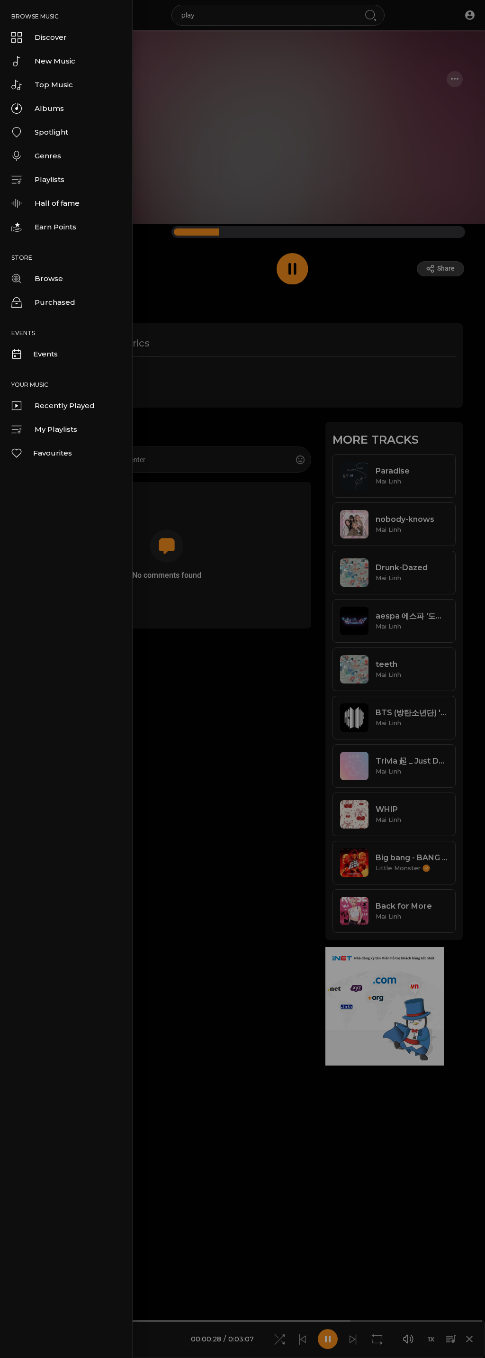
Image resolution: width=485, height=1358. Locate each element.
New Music (55, 60)
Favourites (52, 452)
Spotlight (51, 132)
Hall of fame (57, 203)
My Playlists (56, 429)
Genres (48, 155)
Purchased (55, 302)
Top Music (54, 84)
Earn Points (55, 226)
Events (45, 353)
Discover (51, 37)
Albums (49, 108)
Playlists (49, 179)
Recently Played (65, 405)
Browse (49, 278)
